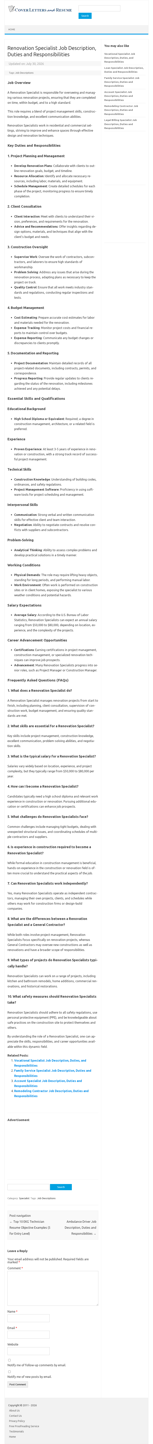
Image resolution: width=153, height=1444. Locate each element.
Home (11, 29)
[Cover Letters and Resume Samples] (40, 11)
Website (12, 1344)
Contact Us (15, 1415)
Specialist (24, 1198)
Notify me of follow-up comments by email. (36, 1365)
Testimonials (16, 1431)
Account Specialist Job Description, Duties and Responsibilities (118, 96)
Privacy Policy (17, 1421)
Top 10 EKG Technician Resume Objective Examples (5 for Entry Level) (30, 1227)
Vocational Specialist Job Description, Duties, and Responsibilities (119, 58)
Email (12, 1328)
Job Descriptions (24, 72)
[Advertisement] (52, 1149)
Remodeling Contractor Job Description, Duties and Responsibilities (121, 110)
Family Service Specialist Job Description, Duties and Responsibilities (121, 82)
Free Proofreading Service (24, 1426)
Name (12, 1311)
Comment (15, 1268)
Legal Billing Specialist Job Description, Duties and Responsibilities (120, 124)
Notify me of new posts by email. (29, 1376)
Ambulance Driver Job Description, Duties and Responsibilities (80, 1227)
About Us (14, 1410)
